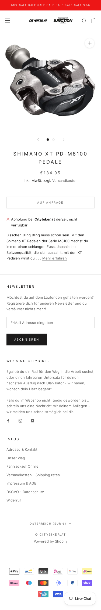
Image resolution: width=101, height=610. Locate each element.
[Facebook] (8, 420)
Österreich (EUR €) (48, 523)
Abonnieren (26, 339)
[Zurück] (38, 139)
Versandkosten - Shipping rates (33, 475)
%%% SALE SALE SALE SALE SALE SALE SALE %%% (50, 4)
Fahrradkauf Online (22, 466)
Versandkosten (65, 180)
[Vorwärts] (63, 139)
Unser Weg (15, 458)
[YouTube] (32, 420)
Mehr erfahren (54, 258)
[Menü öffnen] (7, 21)
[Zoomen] (89, 43)
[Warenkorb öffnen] (94, 20)
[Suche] (84, 20)
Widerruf (13, 500)
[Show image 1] (48, 139)
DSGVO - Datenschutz (25, 492)
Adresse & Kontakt (21, 449)
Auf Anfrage (50, 202)
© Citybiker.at (50, 534)
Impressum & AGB (21, 483)
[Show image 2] (53, 139)
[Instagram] (20, 420)
